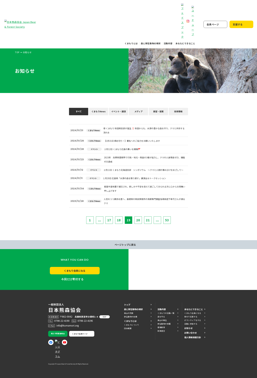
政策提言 (161, 331)
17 (109, 220)
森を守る (161, 316)
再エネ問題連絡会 (58, 333)
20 (138, 220)
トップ (127, 304)
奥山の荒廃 (128, 313)
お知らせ (188, 328)
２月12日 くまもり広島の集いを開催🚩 (122, 149)
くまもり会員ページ (80, 334)
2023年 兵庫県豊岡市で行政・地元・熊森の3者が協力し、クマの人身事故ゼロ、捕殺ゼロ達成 (144, 159)
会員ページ (213, 24)
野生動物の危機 (130, 316)
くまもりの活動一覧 (166, 313)
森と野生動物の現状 (150, 43)
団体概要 (127, 328)
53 (167, 220)
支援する (238, 24)
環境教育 (161, 327)
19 (128, 220)
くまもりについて (131, 324)
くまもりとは (131, 43)
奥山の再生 (162, 320)
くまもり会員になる (74, 270)
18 (119, 220)
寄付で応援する (190, 316)
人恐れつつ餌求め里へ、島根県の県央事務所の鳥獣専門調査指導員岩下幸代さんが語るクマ (144, 201)
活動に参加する (190, 323)
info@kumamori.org (67, 325)
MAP (104, 316)
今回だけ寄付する (72, 279)
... (99, 220)
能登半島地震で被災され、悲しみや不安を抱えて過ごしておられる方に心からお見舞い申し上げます (144, 188)
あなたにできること (185, 43)
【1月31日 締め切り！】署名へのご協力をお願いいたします (132, 140)
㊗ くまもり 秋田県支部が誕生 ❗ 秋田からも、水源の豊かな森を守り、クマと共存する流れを (144, 130)
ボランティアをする (192, 320)
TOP (17, 52)
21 (148, 220)
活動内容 (168, 43)
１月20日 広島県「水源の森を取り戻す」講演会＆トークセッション (134, 178)
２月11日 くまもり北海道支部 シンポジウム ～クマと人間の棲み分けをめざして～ (143, 169)
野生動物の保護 (164, 323)
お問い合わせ (190, 332)
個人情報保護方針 (192, 337)
